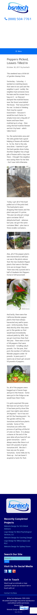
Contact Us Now (10, 593)
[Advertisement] (18, 34)
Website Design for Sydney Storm (17, 546)
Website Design (12, 609)
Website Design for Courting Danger (18, 538)
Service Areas (18, 605)
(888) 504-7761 (19, 19)
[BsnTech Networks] (18, 8)
